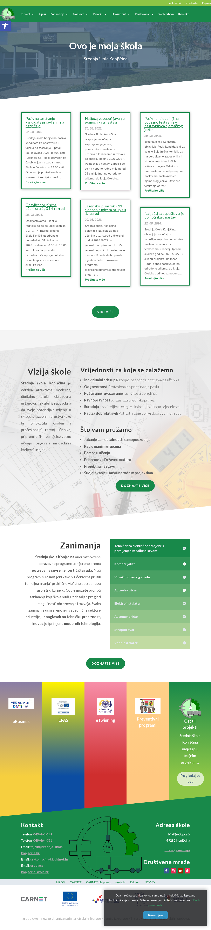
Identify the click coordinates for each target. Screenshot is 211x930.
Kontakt (183, 14)
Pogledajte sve (190, 778)
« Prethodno (29, 295)
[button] (5, 26)
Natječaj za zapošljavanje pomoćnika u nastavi (105, 120)
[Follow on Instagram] (173, 870)
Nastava (78, 14)
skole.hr (120, 882)
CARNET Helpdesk (98, 882)
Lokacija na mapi (177, 850)
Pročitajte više (36, 182)
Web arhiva (166, 14)
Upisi (42, 14)
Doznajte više (135, 485)
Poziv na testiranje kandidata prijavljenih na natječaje (45, 122)
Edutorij (135, 882)
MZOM (60, 882)
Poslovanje (142, 14)
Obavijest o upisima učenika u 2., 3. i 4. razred (45, 206)
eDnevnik (175, 3)
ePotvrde (192, 3)
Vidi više (105, 312)
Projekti (98, 14)
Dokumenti (119, 14)
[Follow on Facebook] (166, 870)
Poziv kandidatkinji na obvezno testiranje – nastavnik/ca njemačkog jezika (163, 124)
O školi (25, 14)
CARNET (76, 882)
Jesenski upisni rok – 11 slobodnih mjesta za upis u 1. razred (105, 210)
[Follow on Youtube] (180, 870)
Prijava (206, 3)
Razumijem (155, 915)
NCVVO (150, 882)
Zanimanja (57, 14)
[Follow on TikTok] (187, 870)
